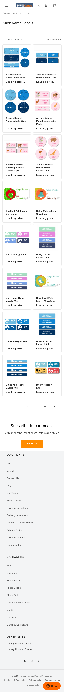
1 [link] (10, 406)
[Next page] (54, 406)
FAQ (9, 485)
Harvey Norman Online (19, 643)
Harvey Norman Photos (30, 676)
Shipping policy (34, 685)
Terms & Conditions (18, 508)
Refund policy (14, 545)
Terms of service (52, 680)
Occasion (12, 573)
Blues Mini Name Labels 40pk (15, 386)
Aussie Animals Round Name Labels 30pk (44, 167)
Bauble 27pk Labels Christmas (17, 212)
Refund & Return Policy (20, 522)
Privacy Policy (14, 530)
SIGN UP (32, 443)
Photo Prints (13, 580)
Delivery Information (18, 515)
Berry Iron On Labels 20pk (43, 256)
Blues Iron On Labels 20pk (44, 343)
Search (11, 471)
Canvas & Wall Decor (18, 602)
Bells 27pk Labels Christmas (46, 212)
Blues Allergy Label (17, 341)
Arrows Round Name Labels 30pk (16, 119)
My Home (12, 617)
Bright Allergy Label (44, 386)
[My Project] (46, 5)
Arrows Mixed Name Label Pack (15, 76)
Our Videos (13, 493)
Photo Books (14, 587)
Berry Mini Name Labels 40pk (15, 299)
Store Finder (14, 500)
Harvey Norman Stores (19, 649)
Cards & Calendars (17, 624)
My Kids (11, 610)
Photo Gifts (13, 595)
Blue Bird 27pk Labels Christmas (46, 299)
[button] (6, 5)
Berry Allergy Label (16, 254)
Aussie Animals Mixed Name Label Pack (46, 121)
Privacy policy (35, 680)
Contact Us (13, 478)
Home (7, 13)
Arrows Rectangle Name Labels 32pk (46, 76)
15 (45, 406)
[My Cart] (54, 5)
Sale (9, 565)
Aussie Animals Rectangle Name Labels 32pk (15, 167)
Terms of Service (16, 537)
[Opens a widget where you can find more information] (52, 686)
